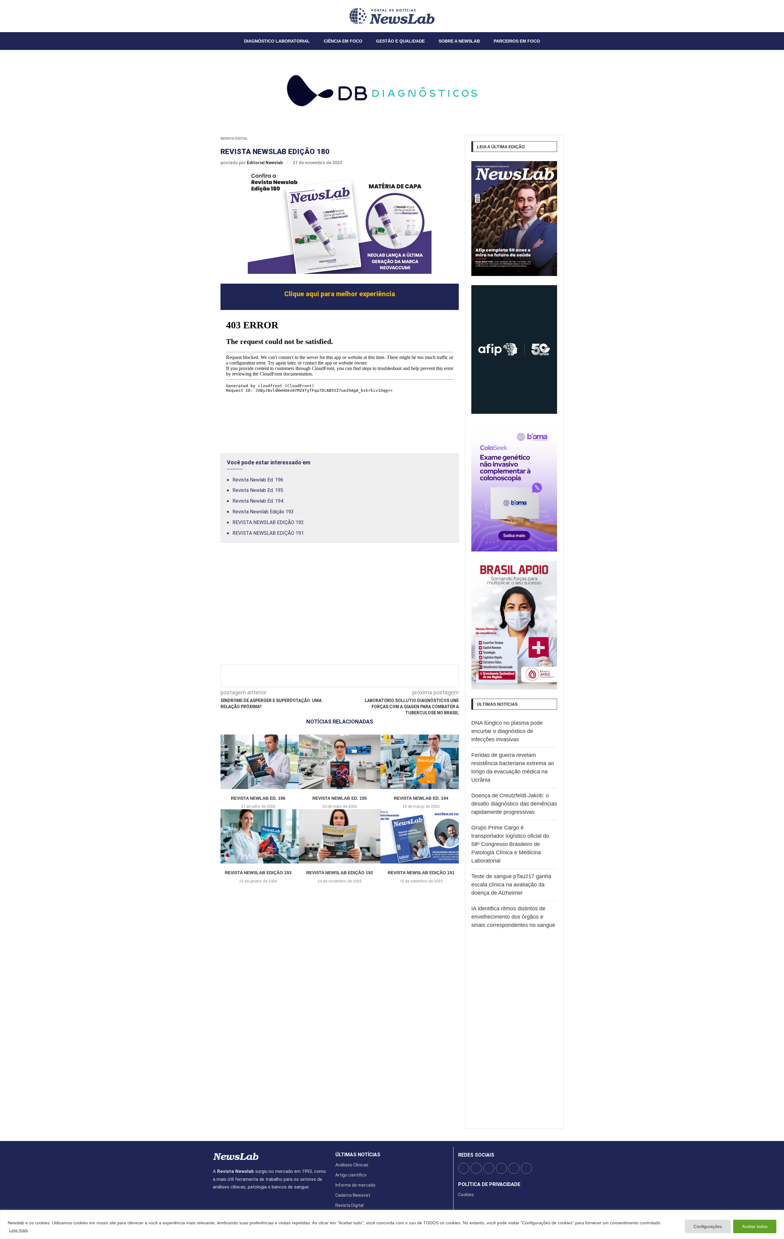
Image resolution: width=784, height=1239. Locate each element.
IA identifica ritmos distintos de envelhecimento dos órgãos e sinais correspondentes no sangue (513, 916)
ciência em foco (343, 41)
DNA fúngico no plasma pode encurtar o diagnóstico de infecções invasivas (507, 731)
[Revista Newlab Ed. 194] (421, 762)
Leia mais (18, 1230)
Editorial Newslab (265, 162)
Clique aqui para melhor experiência (339, 294)
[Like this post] (322, 676)
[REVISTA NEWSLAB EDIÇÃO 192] (339, 836)
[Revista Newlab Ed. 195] (339, 762)
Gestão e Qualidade (400, 41)
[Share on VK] (374, 676)
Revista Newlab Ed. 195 (257, 490)
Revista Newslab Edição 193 (263, 512)
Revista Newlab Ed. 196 (257, 480)
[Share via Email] (394, 676)
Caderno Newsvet (352, 1195)
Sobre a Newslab (459, 41)
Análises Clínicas (351, 1165)
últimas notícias (357, 1154)
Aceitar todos (754, 1226)
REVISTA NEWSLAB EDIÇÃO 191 (268, 533)
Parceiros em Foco (517, 41)
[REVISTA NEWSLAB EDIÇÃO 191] (421, 836)
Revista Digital (234, 139)
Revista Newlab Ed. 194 (257, 501)
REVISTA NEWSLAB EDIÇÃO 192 (268, 522)
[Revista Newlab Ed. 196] (258, 762)
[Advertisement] (340, 610)
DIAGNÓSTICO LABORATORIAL (277, 41)
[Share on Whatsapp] (384, 676)
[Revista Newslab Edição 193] (258, 836)
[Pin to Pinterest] (354, 676)
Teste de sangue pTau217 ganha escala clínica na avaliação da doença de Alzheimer (511, 884)
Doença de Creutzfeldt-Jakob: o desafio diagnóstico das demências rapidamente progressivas (514, 803)
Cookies (466, 1194)
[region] (392, 1224)
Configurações (708, 1226)
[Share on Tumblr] (364, 676)
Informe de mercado (355, 1185)
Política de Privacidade (489, 1184)
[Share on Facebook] (334, 676)
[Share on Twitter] (344, 676)
